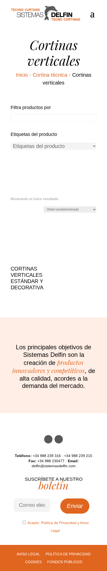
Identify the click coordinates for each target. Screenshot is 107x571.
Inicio (22, 75)
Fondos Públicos (64, 562)
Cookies (33, 562)
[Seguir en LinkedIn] (59, 439)
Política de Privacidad (58, 523)
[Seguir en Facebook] (48, 439)
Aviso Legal (28, 554)
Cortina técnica (50, 75)
